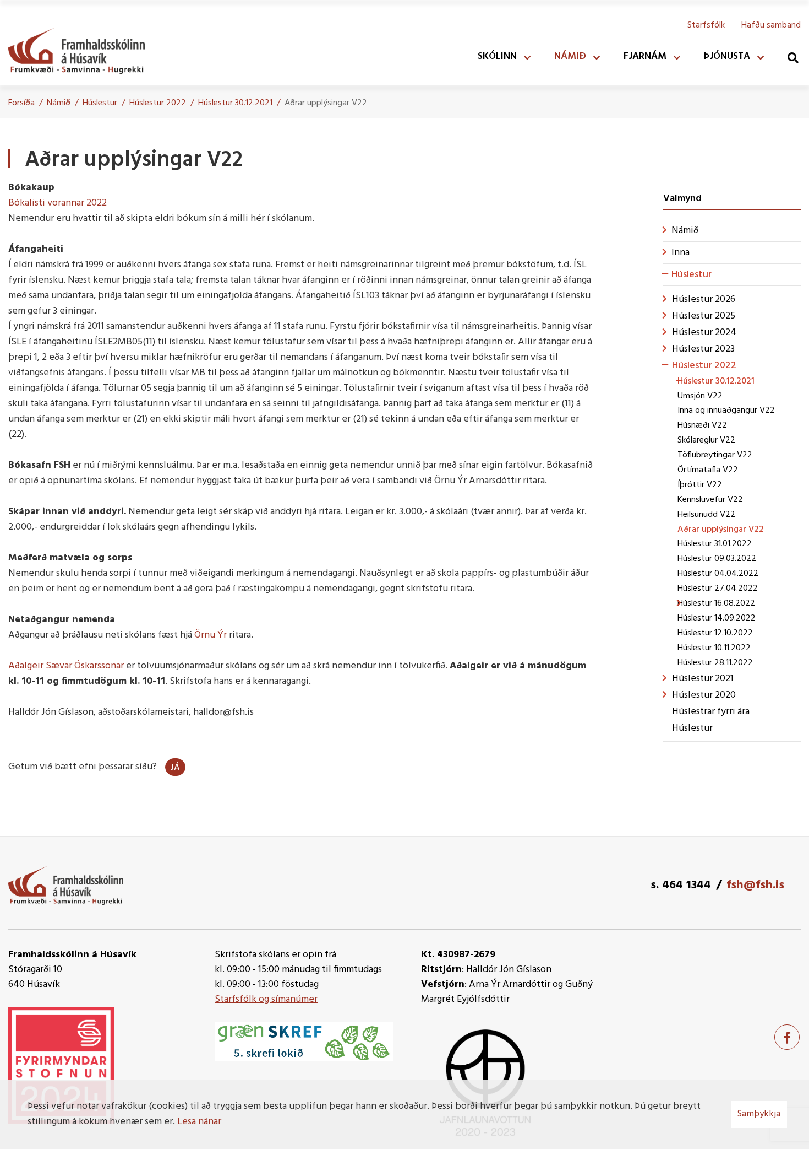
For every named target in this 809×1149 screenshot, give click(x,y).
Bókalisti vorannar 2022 (57, 203)
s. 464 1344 (681, 885)
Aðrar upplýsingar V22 (326, 103)
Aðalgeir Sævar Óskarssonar (66, 666)
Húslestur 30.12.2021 (235, 103)
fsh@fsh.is (755, 885)
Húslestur (100, 103)
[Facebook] (787, 1037)
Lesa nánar (199, 1122)
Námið (58, 103)
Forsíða (21, 103)
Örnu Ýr (211, 635)
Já (175, 767)
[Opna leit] (793, 57)
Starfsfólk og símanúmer (266, 999)
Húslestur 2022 (157, 103)
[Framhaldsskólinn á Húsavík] (82, 48)
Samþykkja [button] (758, 1114)
